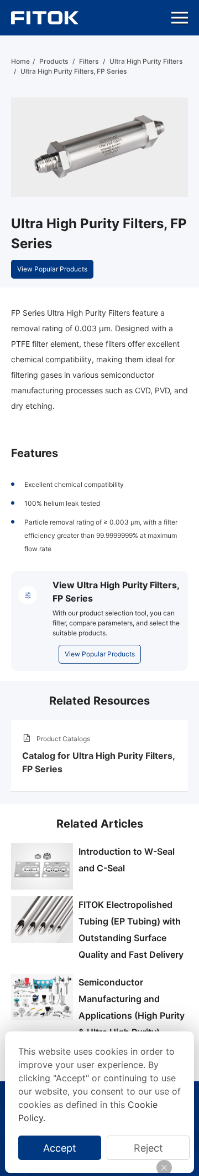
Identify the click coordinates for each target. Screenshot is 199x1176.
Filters (88, 61)
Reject (148, 1148)
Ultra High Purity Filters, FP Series (73, 71)
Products (53, 61)
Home (20, 61)
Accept (59, 1148)
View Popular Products (52, 269)
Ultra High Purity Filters (145, 61)
